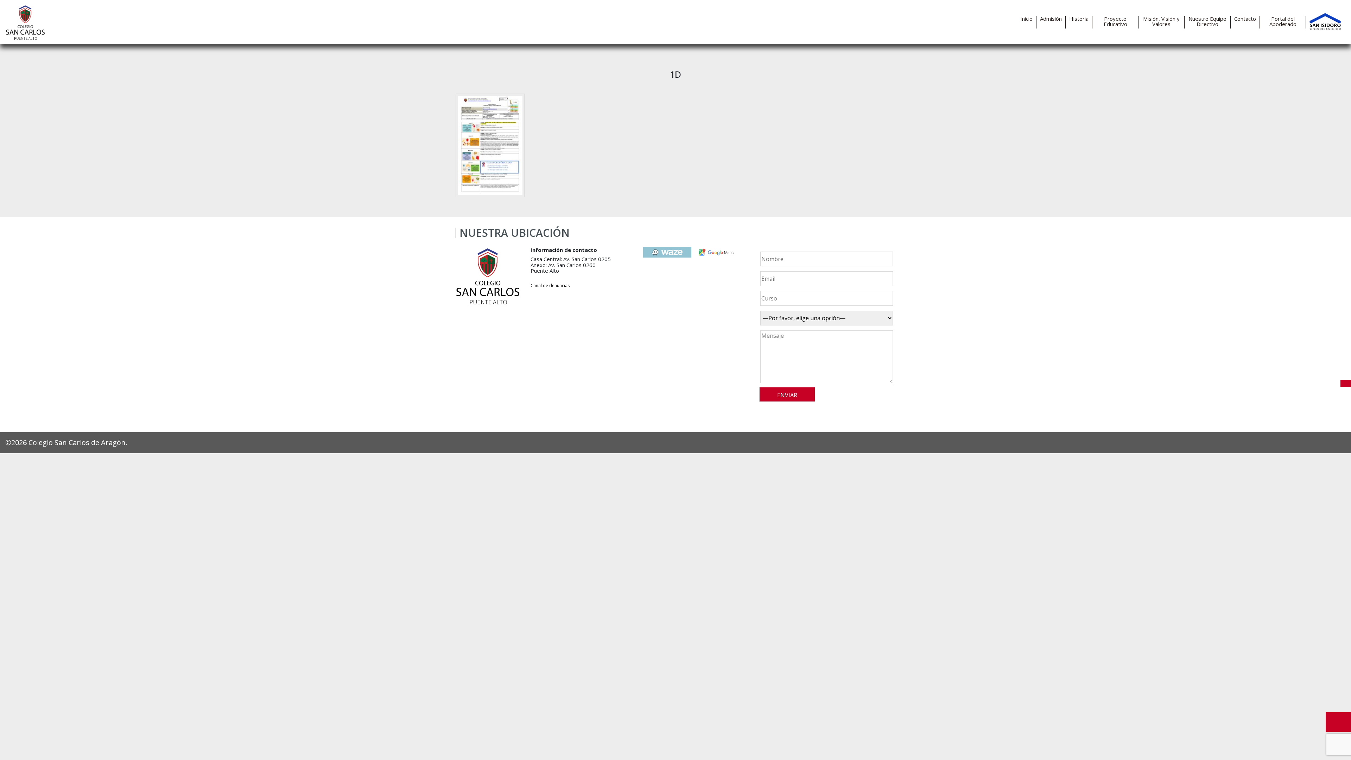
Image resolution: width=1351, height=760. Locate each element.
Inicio (1026, 18)
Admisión (1051, 18)
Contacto (1245, 18)
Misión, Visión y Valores (1161, 21)
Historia (1079, 18)
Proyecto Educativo (1115, 21)
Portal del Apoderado (1282, 21)
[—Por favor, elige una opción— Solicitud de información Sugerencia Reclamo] (825, 318)
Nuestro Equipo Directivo (1207, 21)
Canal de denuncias (550, 286)
